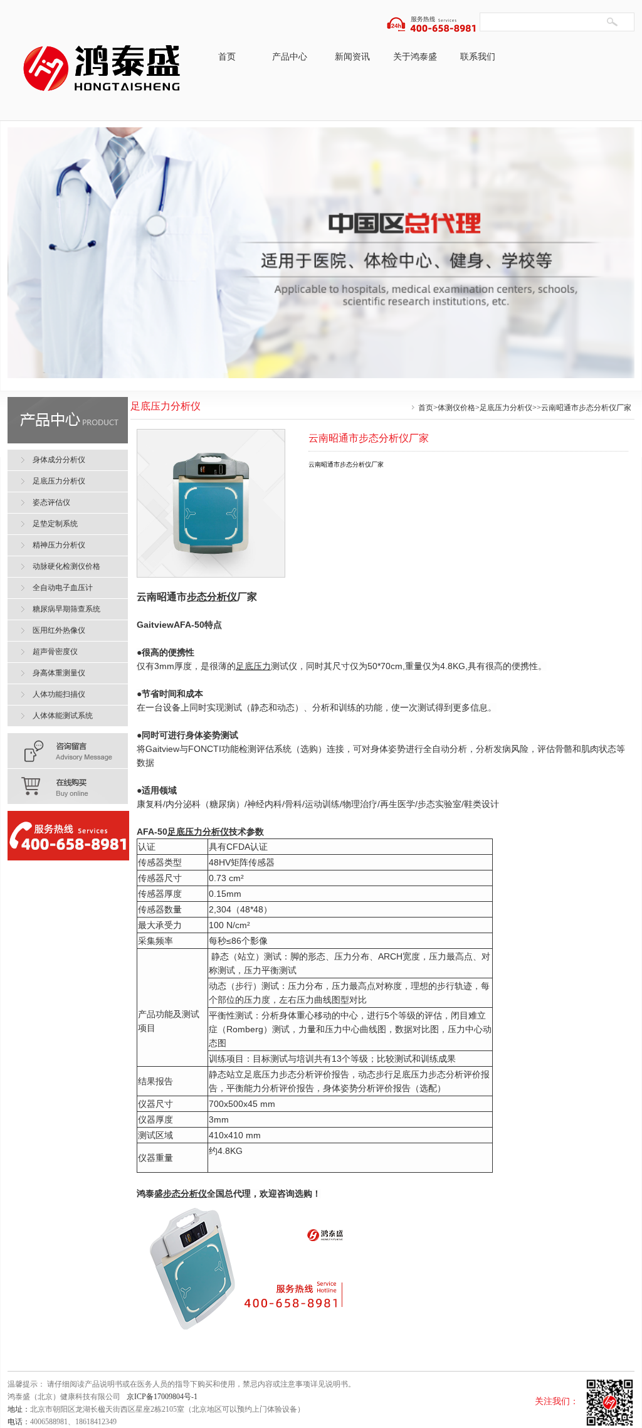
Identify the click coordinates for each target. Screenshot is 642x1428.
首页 (227, 56)
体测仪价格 (456, 407)
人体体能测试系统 (63, 715)
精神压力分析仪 (59, 545)
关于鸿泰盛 (415, 56)
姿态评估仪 (51, 502)
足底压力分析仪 (506, 407)
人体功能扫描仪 (59, 694)
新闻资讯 (352, 56)
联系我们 (477, 56)
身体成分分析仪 (59, 459)
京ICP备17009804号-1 (162, 1396)
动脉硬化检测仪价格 (66, 566)
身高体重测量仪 (59, 673)
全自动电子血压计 (63, 587)
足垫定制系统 (55, 523)
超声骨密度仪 (55, 651)
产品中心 (289, 56)
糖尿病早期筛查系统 (66, 609)
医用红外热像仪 (59, 630)
